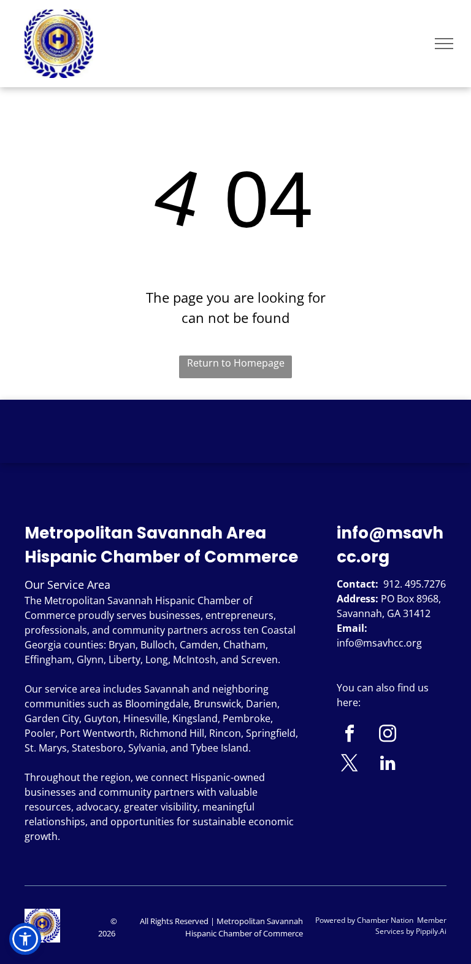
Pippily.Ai (431, 931)
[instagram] (388, 735)
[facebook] (350, 735)
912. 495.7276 (414, 584)
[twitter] (350, 764)
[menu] (444, 44)
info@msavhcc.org (379, 643)
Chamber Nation (385, 920)
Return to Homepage (236, 363)
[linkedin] (388, 764)
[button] (25, 939)
